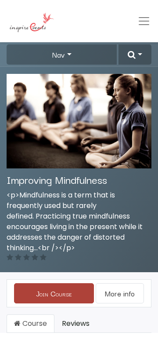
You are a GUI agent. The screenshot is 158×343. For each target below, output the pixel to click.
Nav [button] (58, 54)
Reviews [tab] (76, 323)
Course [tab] (34, 323)
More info (120, 293)
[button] (134, 54)
